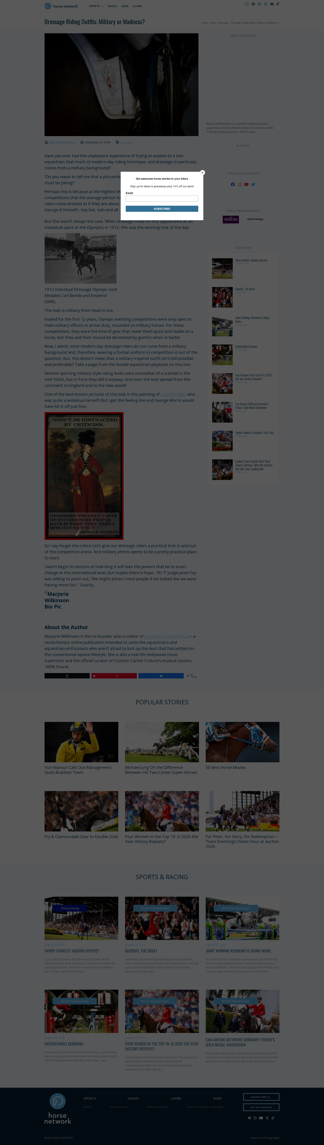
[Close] (202, 172)
